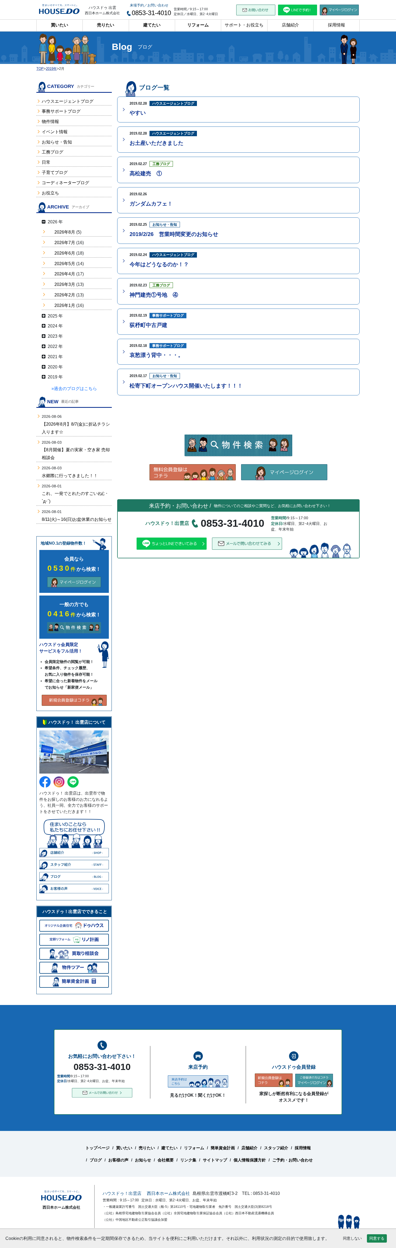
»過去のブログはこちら (74, 388)
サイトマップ (215, 1160)
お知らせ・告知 (57, 142)
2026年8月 (64, 232)
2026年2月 (64, 295)
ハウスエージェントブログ (67, 101)
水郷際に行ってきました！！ (70, 475)
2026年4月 (64, 274)
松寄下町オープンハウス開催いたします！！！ (186, 386)
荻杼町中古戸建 (148, 325)
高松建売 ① (146, 173)
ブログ (96, 1160)
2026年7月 (64, 242)
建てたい (152, 25)
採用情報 (336, 25)
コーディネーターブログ (65, 182)
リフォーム (198, 25)
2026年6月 (64, 253)
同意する (376, 1238)
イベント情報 (55, 131)
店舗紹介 (290, 25)
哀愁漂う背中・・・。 (156, 355)
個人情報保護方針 (250, 1160)
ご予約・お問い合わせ (292, 1160)
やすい (138, 113)
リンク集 (188, 1160)
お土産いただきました (156, 143)
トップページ (97, 1148)
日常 (46, 162)
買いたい (59, 25)
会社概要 (166, 1160)
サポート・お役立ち (244, 25)
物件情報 (50, 121)
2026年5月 (64, 263)
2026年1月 (64, 305)
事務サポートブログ (61, 111)
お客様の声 (118, 1160)
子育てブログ (55, 172)
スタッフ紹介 (276, 1148)
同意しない (352, 1238)
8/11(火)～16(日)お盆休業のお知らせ (77, 519)
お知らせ (143, 1160)
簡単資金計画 (223, 1148)
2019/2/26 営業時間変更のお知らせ (174, 234)
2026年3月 (64, 284)
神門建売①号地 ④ (154, 295)
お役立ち (50, 193)
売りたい (105, 25)
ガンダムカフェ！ (151, 204)
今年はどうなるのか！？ (159, 264)
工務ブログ (52, 152)
